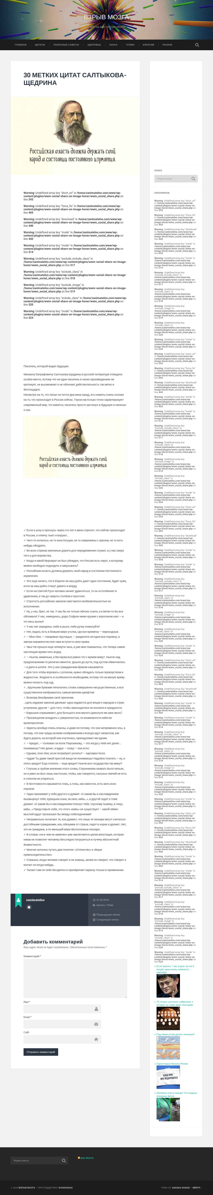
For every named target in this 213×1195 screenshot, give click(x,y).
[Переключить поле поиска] (197, 45)
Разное (167, 44)
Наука (113, 44)
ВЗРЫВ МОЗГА (106, 16)
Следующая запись (108, 919)
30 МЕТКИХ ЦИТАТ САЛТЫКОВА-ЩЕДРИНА (75, 79)
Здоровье (94, 44)
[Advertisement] (75, 341)
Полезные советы (66, 44)
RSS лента (87, 1158)
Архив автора (29, 907)
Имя (27, 1002)
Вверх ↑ (197, 1187)
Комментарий (32, 956)
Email (27, 1017)
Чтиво (130, 44)
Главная (21, 44)
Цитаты (40, 44)
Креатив (148, 44)
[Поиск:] (176, 178)
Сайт (26, 1032)
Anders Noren (181, 1187)
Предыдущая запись (108, 914)
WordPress (65, 1187)
